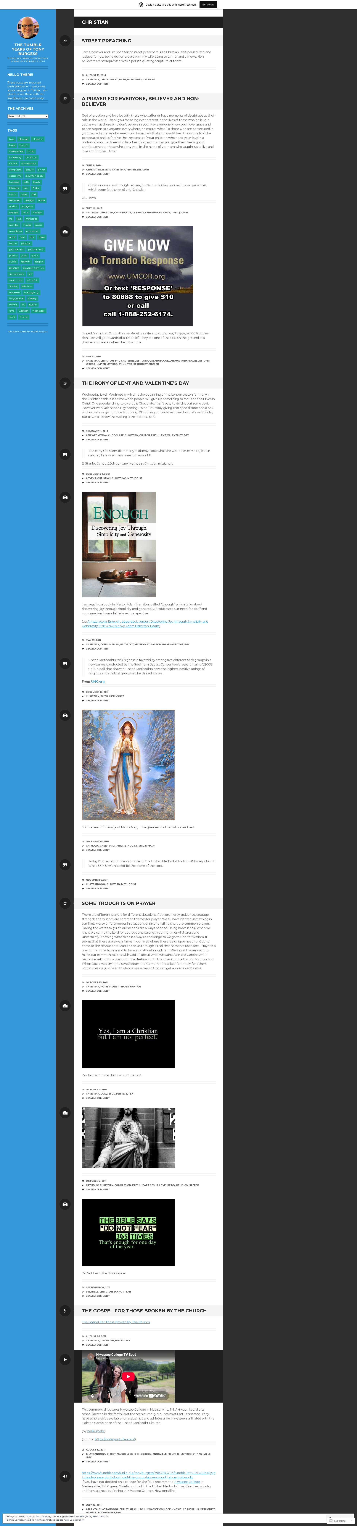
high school (142, 1454)
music (38, 224)
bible (94, 1291)
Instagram (27, 206)
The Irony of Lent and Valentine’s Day (135, 383)
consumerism (109, 644)
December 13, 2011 (97, 692)
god (34, 194)
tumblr (13, 304)
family (36, 182)
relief (198, 360)
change (24, 145)
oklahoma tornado (179, 360)
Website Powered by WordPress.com (27, 331)
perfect (121, 1093)
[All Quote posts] (65, 188)
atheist (91, 169)
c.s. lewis (92, 212)
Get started (208, 4)
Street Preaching (106, 40)
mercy (171, 1185)
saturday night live (33, 267)
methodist (31, 218)
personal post (16, 249)
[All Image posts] (65, 231)
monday (13, 224)
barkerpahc (96, 1431)
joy (131, 644)
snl (30, 274)
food (25, 188)
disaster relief (129, 360)
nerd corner (32, 231)
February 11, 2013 (97, 431)
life (10, 218)
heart (145, 1185)
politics (13, 255)
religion (39, 261)
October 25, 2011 (97, 982)
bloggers (23, 139)
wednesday (38, 310)
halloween (14, 200)
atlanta (92, 1509)
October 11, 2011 (96, 1089)
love (19, 218)
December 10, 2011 (97, 841)
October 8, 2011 (96, 1180)
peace (41, 237)
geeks (24, 194)
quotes (12, 261)
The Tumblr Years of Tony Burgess (28, 49)
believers (104, 169)
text (131, 1093)
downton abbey (34, 175)
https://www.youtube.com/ (115, 1439)
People (13, 243)
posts (24, 255)
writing (24, 316)
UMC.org (98, 681)
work (12, 316)
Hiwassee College (187, 1482)
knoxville (159, 1454)
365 (88, 1291)
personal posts (36, 249)
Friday (36, 188)
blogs (12, 145)
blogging (38, 139)
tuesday (32, 298)
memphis (173, 1454)
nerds (12, 237)
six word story (16, 274)
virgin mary (147, 845)
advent (91, 478)
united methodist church (141, 364)
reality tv (25, 261)
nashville (203, 1454)
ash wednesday (96, 435)
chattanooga (16, 151)
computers (15, 169)
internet (13, 212)
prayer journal (130, 986)
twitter (33, 304)
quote (35, 255)
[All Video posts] (65, 1359)
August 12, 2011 (95, 1449)
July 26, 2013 (94, 208)
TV (23, 304)
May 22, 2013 (93, 356)
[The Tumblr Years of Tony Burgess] (27, 28)
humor (13, 206)
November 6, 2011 (97, 880)
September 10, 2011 (98, 1287)
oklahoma (156, 360)
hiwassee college (158, 1509)
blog (11, 139)
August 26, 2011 (96, 1336)
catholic (92, 845)
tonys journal (16, 298)
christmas (31, 157)
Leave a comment (98, 83)
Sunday (13, 286)
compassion (122, 1185)
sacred (194, 1185)
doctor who (15, 175)
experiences (153, 212)
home (41, 200)
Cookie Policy (77, 1519)
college (127, 1454)
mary (117, 845)
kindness (37, 212)
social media (15, 280)
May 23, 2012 (93, 640)
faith (26, 182)
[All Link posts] (65, 1310)
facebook (14, 182)
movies (27, 224)
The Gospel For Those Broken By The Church (144, 1311)
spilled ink (32, 280)
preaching (134, 79)
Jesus (25, 212)
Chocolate (116, 435)
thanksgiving (31, 292)
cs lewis (29, 169)
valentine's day (178, 435)
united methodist (109, 364)
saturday (14, 267)
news (22, 237)
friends (12, 194)
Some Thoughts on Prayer (118, 903)
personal (25, 243)
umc (11, 310)
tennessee (14, 292)
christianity (15, 157)
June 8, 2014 (94, 165)
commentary (29, 163)
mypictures (15, 231)
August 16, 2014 (96, 75)
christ (31, 151)
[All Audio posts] (65, 1476)
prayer (131, 169)
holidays (29, 200)
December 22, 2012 (98, 474)
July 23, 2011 (94, 1505)
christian (92, 79)
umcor (90, 364)
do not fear (122, 1291)
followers (14, 188)
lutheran (107, 1340)
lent (163, 435)
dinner (41, 169)
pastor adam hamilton (167, 644)
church (13, 163)
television (27, 286)
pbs (32, 237)
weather (23, 310)
